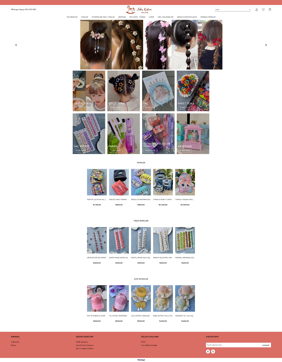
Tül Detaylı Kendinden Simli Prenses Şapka (97, 316)
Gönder (265, 345)
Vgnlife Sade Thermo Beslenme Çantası (97, 199)
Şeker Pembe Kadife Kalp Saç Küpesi (97, 258)
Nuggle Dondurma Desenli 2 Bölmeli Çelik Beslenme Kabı (119, 199)
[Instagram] (213, 352)
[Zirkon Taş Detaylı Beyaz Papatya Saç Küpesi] (141, 240)
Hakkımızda (15, 342)
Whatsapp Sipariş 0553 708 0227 (23, 9)
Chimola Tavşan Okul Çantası (163, 199)
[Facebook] (208, 352)
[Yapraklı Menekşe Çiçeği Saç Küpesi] (163, 240)
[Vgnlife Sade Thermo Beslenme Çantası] (97, 182)
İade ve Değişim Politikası (84, 348)
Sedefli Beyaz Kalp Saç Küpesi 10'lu (119, 258)
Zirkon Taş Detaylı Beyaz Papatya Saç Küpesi (141, 258)
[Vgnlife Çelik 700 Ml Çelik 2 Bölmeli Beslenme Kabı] (185, 182)
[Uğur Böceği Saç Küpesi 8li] (185, 240)
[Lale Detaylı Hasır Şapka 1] (119, 298)
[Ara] (250, 9)
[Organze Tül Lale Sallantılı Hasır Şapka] (163, 298)
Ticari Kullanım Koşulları (149, 345)
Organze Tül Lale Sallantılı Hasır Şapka (163, 316)
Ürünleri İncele (81, 108)
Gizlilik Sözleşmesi (82, 342)
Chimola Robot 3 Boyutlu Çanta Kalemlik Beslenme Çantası (141, 199)
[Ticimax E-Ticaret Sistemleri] (141, 360)
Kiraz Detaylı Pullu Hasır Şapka (141, 316)
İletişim (13, 345)
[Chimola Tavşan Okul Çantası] (163, 182)
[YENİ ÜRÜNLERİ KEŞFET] (145, 45)
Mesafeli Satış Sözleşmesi (85, 345)
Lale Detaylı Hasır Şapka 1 (119, 316)
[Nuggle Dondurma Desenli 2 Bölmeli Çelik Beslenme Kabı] (119, 182)
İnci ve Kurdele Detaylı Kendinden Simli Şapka (185, 316)
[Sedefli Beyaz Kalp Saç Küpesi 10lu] (119, 240)
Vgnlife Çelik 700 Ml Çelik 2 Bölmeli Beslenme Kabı (185, 199)
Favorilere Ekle (103, 170)
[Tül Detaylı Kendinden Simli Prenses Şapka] (97, 298)
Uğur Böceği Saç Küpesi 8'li (185, 258)
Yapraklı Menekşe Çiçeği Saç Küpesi (163, 258)
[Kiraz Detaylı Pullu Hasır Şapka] (141, 298)
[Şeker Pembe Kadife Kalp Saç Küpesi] (97, 240)
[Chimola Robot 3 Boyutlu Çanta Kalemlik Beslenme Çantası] (141, 182)
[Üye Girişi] (257, 9)
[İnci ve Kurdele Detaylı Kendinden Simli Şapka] (185, 298)
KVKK (143, 342)
